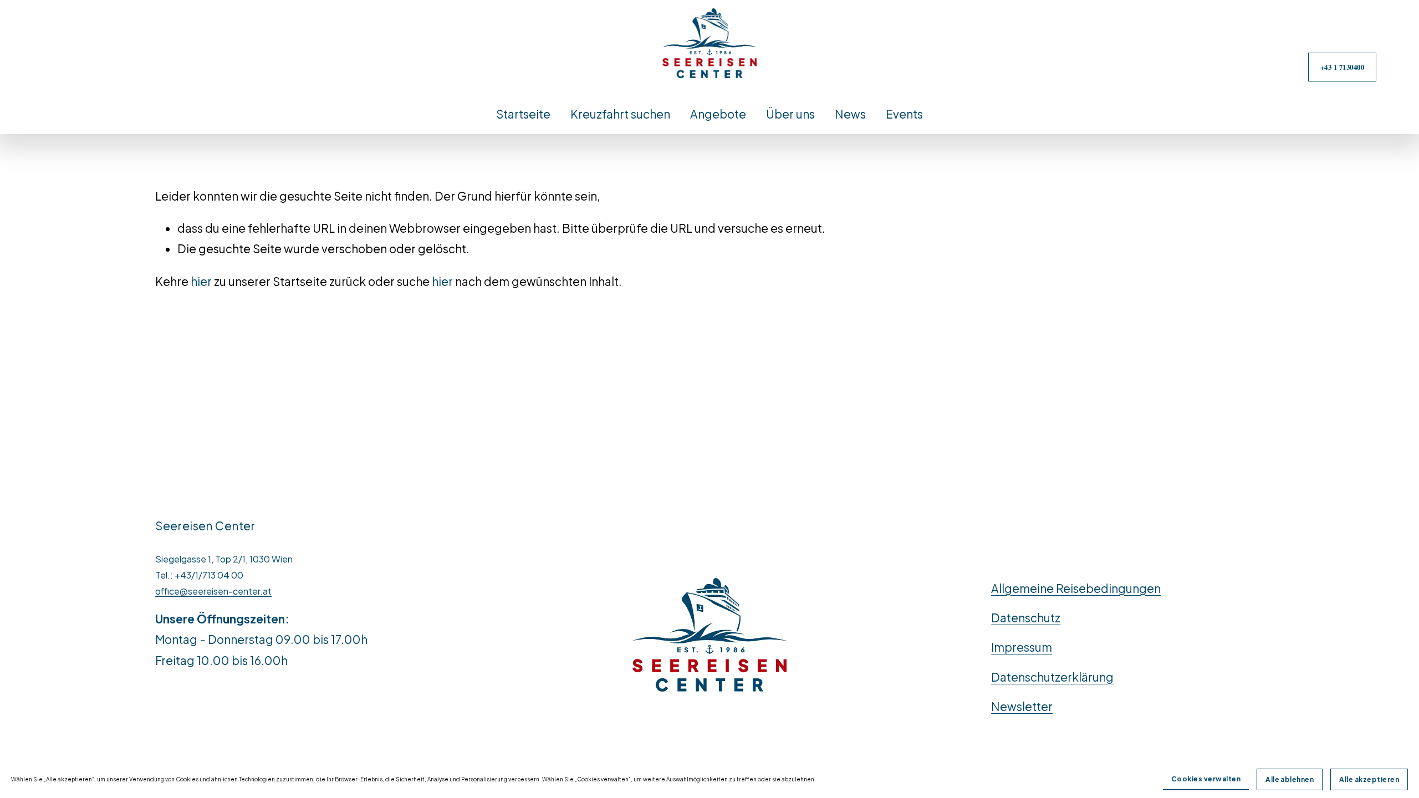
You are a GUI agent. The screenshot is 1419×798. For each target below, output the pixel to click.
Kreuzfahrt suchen (620, 113)
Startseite (523, 113)
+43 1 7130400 (1342, 67)
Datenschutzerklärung (1052, 676)
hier (201, 281)
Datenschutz (1025, 617)
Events (904, 113)
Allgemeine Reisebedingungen (1076, 588)
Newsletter (1022, 706)
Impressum (1021, 647)
